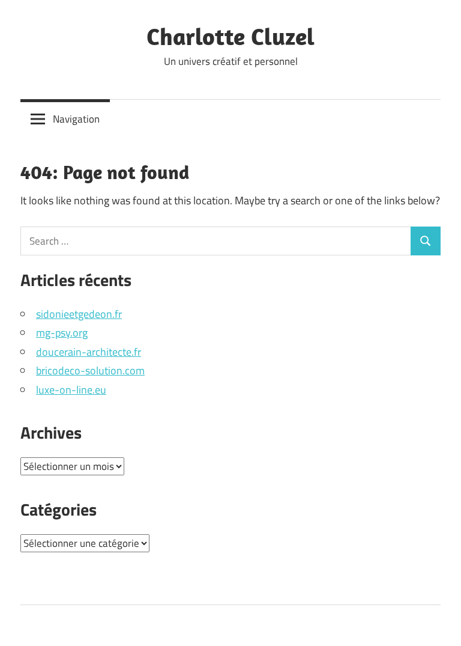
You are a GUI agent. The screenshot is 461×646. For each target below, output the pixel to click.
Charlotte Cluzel (230, 36)
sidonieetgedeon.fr (79, 314)
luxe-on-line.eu (71, 390)
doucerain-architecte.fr (88, 352)
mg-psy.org (62, 333)
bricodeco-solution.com (90, 370)
